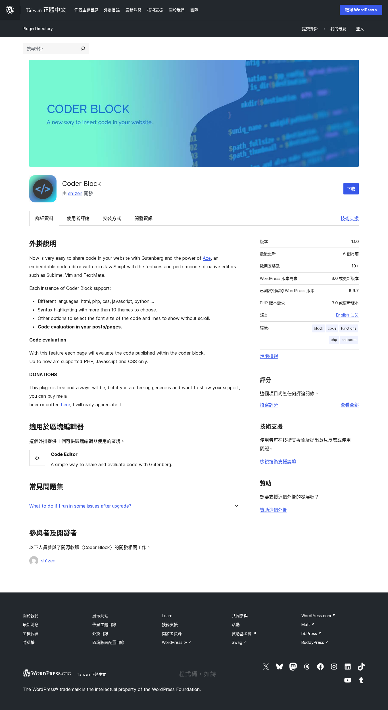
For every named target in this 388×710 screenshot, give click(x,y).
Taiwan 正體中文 (91, 674)
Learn (167, 615)
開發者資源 (172, 633)
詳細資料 (44, 218)
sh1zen (75, 193)
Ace (207, 258)
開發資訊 (143, 218)
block (318, 328)
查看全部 (350, 405)
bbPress (311, 633)
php (334, 340)
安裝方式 (112, 218)
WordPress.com (318, 615)
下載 (351, 188)
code (332, 328)
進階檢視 (269, 356)
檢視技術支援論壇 (278, 461)
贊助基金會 (244, 633)
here (65, 404)
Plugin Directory (38, 28)
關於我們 (31, 615)
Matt (308, 624)
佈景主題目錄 (104, 624)
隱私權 (29, 642)
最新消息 (31, 624)
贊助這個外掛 (273, 510)
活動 (236, 624)
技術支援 (350, 218)
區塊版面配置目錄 (108, 642)
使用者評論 (78, 218)
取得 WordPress (361, 9)
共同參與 (240, 615)
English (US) (347, 315)
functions (348, 328)
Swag (239, 642)
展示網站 (100, 615)
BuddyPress (315, 642)
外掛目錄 (100, 633)
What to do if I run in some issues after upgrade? (80, 506)
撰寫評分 (269, 405)
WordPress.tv (177, 642)
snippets (349, 340)
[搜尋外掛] (83, 48)
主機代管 (31, 633)
